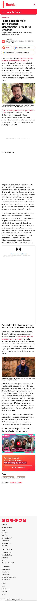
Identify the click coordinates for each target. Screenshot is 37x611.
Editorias (4, 525)
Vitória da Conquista (8, 563)
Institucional (5, 566)
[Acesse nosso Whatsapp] (24, 520)
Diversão (4, 535)
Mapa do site (6, 580)
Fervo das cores (7, 543)
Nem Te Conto (14, 12)
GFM (3, 586)
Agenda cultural (7, 538)
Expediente (5, 572)
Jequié (4, 560)
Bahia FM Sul (5, 589)
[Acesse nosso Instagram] (3, 520)
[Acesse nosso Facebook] (7, 520)
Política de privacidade (9, 577)
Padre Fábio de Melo (8, 478)
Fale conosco (6, 575)
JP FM (3, 594)
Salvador (4, 533)
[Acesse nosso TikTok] (16, 520)
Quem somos (6, 569)
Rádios (4, 583)
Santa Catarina (21, 478)
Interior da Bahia (7, 549)
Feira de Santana (7, 555)
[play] (18, 443)
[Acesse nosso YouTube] (20, 520)
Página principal (6, 552)
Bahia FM (4, 591)
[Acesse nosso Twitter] (12, 520)
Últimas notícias (7, 528)
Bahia (3, 530)
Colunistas (5, 546)
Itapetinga (5, 558)
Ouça (7, 47)
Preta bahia (5, 541)
